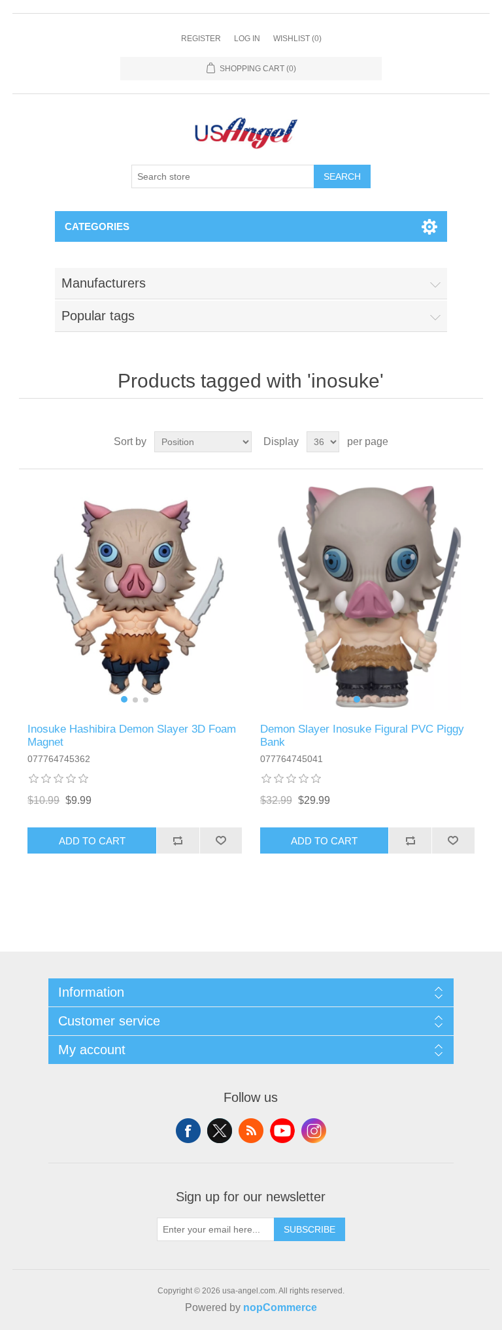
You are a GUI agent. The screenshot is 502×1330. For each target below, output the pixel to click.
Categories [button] (97, 226)
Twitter (219, 1130)
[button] (124, 699)
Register (201, 38)
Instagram (313, 1130)
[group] (134, 596)
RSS (251, 1130)
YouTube (282, 1130)
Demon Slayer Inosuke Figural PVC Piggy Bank (362, 735)
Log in (247, 38)
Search (342, 176)
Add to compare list (177, 840)
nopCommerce (280, 1307)
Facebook (188, 1130)
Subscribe (309, 1229)
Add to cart (92, 840)
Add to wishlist (221, 840)
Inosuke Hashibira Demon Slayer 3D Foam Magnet (131, 735)
